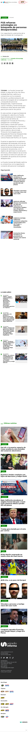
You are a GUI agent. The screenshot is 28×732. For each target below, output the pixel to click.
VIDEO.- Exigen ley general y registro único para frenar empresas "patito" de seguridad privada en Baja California (8, 331)
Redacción (6, 56)
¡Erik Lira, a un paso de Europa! (13, 580)
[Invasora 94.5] (2, 692)
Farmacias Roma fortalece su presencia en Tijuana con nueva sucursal (19, 236)
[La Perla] (7, 717)
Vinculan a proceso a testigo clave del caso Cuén (19, 192)
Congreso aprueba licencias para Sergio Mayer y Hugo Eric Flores (13, 631)
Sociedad (4, 17)
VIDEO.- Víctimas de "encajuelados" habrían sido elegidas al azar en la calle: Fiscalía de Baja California (9, 345)
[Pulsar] (7, 685)
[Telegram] (12, 63)
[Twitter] (4, 63)
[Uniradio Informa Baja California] (10, 2)
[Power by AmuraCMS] (23, 722)
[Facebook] (7, 63)
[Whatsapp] (2, 63)
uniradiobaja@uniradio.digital (7, 667)
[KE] (2, 717)
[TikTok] (13, 658)
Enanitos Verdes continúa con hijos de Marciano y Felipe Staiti (14, 475)
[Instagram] (10, 658)
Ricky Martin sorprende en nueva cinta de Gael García (12, 555)
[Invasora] (2, 685)
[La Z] (11, 704)
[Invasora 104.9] (2, 698)
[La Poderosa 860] (7, 691)
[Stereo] (2, 704)
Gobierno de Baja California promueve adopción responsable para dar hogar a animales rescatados (20, 222)
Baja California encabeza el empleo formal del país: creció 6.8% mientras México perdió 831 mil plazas (19, 180)
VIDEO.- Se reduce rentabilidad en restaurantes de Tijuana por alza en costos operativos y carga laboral (9, 359)
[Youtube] (7, 658)
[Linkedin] (10, 63)
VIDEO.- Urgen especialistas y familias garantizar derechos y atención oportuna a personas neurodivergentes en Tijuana (8, 302)
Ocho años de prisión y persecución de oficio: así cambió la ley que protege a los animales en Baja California (8, 317)
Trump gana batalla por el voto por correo (13, 530)
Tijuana (11, 17)
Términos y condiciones (6, 670)
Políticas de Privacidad (6, 671)
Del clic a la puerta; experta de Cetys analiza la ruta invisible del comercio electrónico (13, 449)
